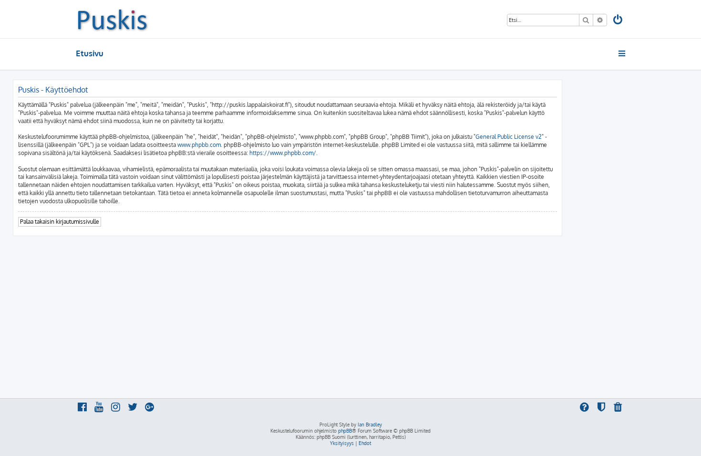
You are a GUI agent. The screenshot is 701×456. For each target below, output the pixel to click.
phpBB (345, 431)
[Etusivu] (112, 19)
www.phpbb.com (199, 144)
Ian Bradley (370, 424)
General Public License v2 (508, 136)
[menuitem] (618, 20)
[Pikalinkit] (623, 53)
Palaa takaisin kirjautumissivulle (59, 221)
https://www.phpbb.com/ (282, 152)
